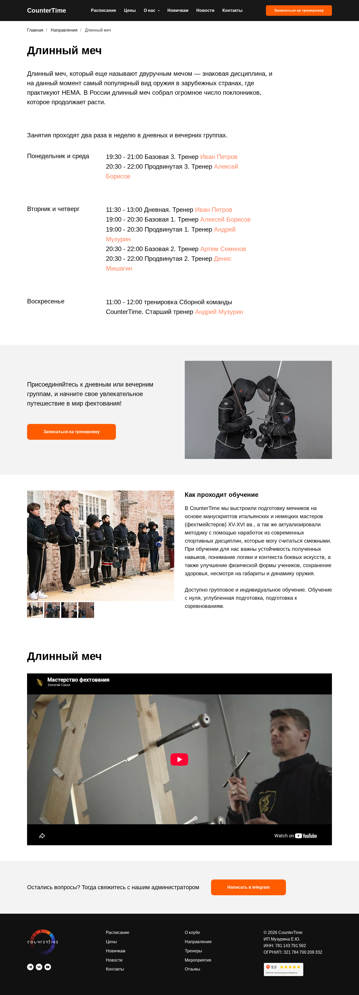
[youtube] (47, 967)
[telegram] (30, 967)
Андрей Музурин (219, 311)
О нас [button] (150, 10)
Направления (64, 30)
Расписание (103, 10)
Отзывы (192, 969)
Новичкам (177, 10)
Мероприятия (198, 960)
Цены (130, 10)
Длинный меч (98, 30)
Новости (205, 10)
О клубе (192, 932)
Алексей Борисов (225, 219)
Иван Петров (219, 156)
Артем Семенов (223, 248)
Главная (35, 30)
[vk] (39, 967)
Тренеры (193, 951)
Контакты (232, 10)
